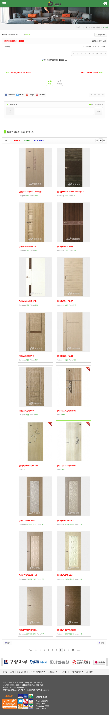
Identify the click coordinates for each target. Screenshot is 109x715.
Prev (30, 650)
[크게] (81, 54)
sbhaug (7, 46)
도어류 (54, 15)
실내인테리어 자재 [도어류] (20, 131)
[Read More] (35, 172)
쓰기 (102, 643)
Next (79, 650)
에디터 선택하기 (97, 104)
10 (73, 650)
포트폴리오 (21, 672)
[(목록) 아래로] (93, 54)
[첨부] (105, 54)
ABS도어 (17, 140)
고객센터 (90, 672)
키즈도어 (27, 140)
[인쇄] (101, 54)
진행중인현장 (53, 672)
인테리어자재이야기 (91, 27)
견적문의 (66, 672)
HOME (77, 27)
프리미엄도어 (39, 140)
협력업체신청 (77, 672)
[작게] (85, 54)
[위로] (89, 54)
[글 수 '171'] (6, 140)
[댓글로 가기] (97, 54)
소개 (12, 672)
